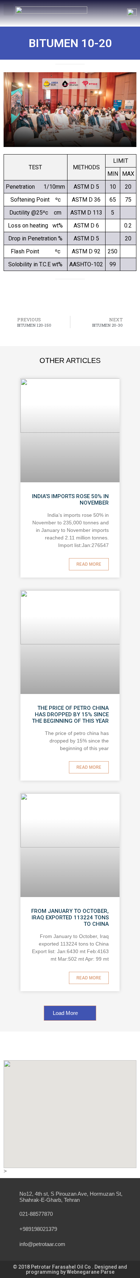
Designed (106, 1267)
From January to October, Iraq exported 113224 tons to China (70, 917)
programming (43, 1272)
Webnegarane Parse (91, 1272)
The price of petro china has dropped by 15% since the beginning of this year (70, 714)
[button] (9, 9)
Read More (88, 564)
